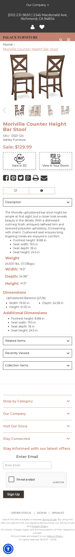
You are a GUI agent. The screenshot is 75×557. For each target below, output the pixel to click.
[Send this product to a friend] (44, 178)
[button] (33, 27)
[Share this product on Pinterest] (13, 178)
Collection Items (16, 365)
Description (13, 202)
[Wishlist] (41, 27)
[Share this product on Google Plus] (28, 178)
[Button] (68, 40)
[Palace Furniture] (20, 37)
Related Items (15, 341)
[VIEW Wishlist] (16, 191)
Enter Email (27, 457)
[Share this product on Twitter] (21, 178)
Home (8, 44)
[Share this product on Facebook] (6, 178)
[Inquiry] (42, 191)
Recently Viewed (17, 353)
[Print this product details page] (36, 178)
